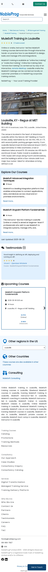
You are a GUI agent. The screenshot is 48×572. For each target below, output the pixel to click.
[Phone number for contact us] (13, 4)
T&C (3, 530)
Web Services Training (17, 30)
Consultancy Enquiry (12, 466)
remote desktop (19, 68)
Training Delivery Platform (15, 490)
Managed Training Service (14, 486)
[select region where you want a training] (2, 4)
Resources (6, 446)
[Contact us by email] (23, 4)
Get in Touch (36, 567)
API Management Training (36, 30)
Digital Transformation (13, 482)
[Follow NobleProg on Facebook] (2, 559)
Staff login (24, 571)
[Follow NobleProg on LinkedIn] (6, 559)
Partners (5, 510)
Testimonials (8, 518)
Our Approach (8, 458)
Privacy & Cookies (24, 566)
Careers (5, 522)
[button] (44, 308)
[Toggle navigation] (45, 14)
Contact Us (40, 4)
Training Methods (10, 442)
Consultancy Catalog (12, 470)
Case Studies (8, 462)
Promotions (7, 438)
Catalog (5, 434)
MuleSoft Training (11, 33)
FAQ (3, 526)
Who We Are (7, 502)
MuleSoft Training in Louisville (29, 33)
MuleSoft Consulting (11, 378)
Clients (5, 514)
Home (5, 30)
